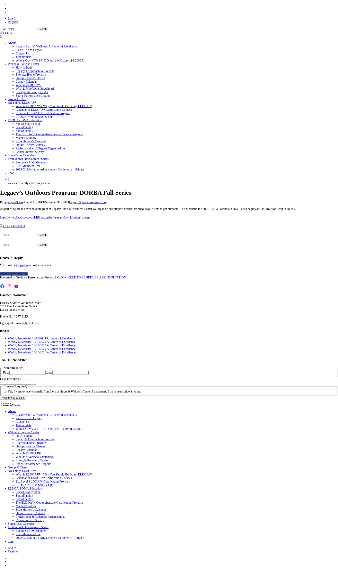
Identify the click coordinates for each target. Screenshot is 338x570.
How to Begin (24, 435)
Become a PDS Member (31, 530)
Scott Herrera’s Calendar (31, 509)
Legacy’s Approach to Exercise (35, 439)
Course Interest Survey (30, 520)
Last (49, 372)
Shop (11, 541)
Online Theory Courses (30, 513)
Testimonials (23, 425)
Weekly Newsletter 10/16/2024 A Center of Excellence (42, 349)
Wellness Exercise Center (23, 432)
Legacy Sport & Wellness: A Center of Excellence (46, 414)
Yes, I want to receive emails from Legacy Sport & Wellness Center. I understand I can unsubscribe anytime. (74, 391)
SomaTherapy (24, 499)
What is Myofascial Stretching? (35, 456)
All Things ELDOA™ (22, 471)
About (12, 411)
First (6, 372)
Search (43, 29)
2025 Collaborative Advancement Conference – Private (50, 537)
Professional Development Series (28, 527)
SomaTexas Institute (28, 492)
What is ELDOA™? (28, 453)
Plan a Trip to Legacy (29, 418)
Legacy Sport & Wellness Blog (88, 202)
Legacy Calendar (26, 449)
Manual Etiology (26, 506)
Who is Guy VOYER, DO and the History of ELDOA (50, 428)
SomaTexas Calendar (21, 523)
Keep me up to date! (13, 397)
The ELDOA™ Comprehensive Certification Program (49, 502)
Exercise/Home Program (31, 442)
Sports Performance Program (33, 464)
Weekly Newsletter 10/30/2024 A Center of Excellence (42, 341)
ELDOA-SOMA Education (25, 488)
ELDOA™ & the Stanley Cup (34, 485)
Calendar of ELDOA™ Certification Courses (44, 478)
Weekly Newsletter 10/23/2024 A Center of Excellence (42, 345)
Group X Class (17, 467)
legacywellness (13, 202)
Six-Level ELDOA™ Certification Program (43, 481)
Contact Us (23, 421)
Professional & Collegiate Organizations (40, 516)
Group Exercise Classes (30, 446)
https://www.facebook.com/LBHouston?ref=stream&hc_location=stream (45, 217)
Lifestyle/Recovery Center (32, 460)
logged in (22, 265)
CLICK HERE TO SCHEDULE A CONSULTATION (91, 277)
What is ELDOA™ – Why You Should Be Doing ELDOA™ (54, 474)
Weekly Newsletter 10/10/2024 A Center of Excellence (42, 352)
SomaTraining (24, 495)
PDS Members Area (28, 534)
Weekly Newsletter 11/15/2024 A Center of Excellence (41, 338)
